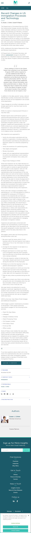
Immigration (4, 379)
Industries (15, 463)
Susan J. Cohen (7, 22)
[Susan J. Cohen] (4, 419)
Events (16, 492)
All (7, 8)
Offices (15, 474)
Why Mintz (15, 465)
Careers (15, 479)
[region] (15, 523)
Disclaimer (18, 511)
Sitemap (9, 511)
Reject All (15, 526)
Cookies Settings (15, 523)
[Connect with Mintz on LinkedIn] (13, 502)
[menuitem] (3, 8)
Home (2, 8)
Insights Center (15, 488)
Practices (15, 461)
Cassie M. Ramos (17, 22)
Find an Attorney (15, 476)
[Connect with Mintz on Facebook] (17, 502)
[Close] (28, 515)
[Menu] (2, 3)
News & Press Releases (15, 490)
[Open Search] (29, 3)
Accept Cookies (15, 530)
